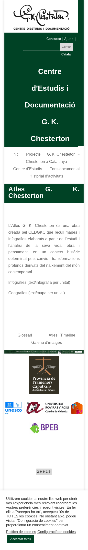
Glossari (25, 335)
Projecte (33, 154)
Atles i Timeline (62, 335)
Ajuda (69, 39)
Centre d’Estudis (27, 169)
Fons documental (65, 169)
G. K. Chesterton (61, 154)
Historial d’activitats (46, 176)
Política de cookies (21, 532)
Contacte (53, 39)
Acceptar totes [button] (20, 539)
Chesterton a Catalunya (46, 162)
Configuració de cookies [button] (56, 532)
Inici (16, 154)
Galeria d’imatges (46, 343)
